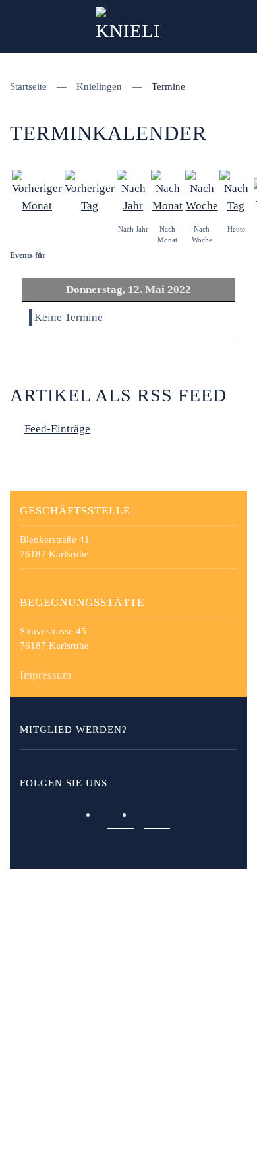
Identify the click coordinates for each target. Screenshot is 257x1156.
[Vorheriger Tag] (90, 190)
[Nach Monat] (167, 190)
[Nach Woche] (201, 190)
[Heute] (235, 190)
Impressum (45, 675)
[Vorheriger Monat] (37, 190)
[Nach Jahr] (133, 190)
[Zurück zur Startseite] (128, 26)
